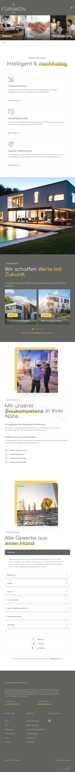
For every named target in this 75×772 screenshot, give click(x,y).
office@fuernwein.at (45, 704)
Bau (6, 725)
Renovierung (31, 738)
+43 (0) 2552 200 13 (12, 704)
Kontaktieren (37, 333)
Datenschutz (59, 760)
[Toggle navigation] (61, 7)
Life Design (17, 760)
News (7, 738)
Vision (7, 721)
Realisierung (9, 729)
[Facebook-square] (49, 721)
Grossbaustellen (32, 734)
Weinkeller (30, 742)
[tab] (37, 552)
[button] (37, 552)
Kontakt (7, 742)
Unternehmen (10, 734)
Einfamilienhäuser (33, 721)
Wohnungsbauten (33, 725)
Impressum (67, 760)
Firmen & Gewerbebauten (36, 729)
